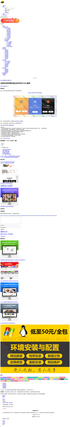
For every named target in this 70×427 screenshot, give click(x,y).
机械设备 (51, 379)
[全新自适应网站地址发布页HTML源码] (35, 116)
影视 (37, 379)
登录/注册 (16, 121)
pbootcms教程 (7, 62)
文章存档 (4, 384)
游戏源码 (6, 56)
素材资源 (4, 68)
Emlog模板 (9, 44)
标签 (1, 375)
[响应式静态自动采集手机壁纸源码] (9, 205)
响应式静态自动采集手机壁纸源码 (7, 206)
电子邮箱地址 (3, 227)
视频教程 (6, 70)
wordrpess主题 (52, 377)
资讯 (28, 380)
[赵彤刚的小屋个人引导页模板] (6, 185)
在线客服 (4, 408)
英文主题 (8, 37)
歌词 (9, 138)
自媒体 (12, 380)
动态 (4, 138)
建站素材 (6, 71)
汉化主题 (8, 36)
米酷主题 (2, 2)
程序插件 (4, 47)
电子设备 (2, 380)
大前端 (23, 379)
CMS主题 (9, 29)
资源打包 (6, 49)
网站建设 (6, 65)
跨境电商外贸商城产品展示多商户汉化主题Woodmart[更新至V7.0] (13, 259)
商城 (9, 379)
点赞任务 (6, 57)
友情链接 (4, 386)
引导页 (6, 138)
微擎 (43, 379)
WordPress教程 (7, 61)
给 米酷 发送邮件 (6, 152)
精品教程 (4, 60)
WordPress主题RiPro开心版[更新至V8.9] (7, 323)
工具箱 (4, 74)
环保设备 (62, 379)
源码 (59, 379)
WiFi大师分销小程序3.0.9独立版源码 (9, 157)
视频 (26, 380)
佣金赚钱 (4, 73)
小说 (29, 379)
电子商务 (6, 54)
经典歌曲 (6, 69)
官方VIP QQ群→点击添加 (8, 402)
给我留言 (4, 383)
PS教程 (6, 66)
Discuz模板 (7, 39)
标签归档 (4, 385)
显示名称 (2, 225)
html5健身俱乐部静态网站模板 (6, 183)
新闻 (48, 379)
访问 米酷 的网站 (6, 150)
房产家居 (6, 53)
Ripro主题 (21, 377)
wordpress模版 (7, 28)
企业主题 (8, 32)
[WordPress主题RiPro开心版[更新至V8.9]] (9, 321)
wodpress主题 (30, 377)
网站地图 (4, 387)
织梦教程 (6, 64)
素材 (5, 380)
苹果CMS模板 (9, 46)
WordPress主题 (35, 377)
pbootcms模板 (7, 38)
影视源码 (40, 379)
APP (1, 377)
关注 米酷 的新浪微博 (7, 154)
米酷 (1, 86)
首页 (3, 25)
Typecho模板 (9, 41)
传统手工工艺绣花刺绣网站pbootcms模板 (10, 156)
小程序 (26, 379)
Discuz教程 (7, 63)
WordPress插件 (41, 377)
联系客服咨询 (11, 125)
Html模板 (8, 45)
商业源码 (6, 379)
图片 (16, 379)
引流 (34, 379)
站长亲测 (5, 72)
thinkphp (25, 377)
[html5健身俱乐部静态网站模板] (9, 182)
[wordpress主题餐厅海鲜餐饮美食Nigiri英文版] (9, 300)
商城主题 (8, 31)
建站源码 (4, 48)
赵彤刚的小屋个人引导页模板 (6, 186)
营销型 (23, 380)
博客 (64, 377)
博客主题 (8, 33)
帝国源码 (6, 55)
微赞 (46, 379)
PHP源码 (17, 377)
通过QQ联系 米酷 (6, 151)
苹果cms (19, 380)
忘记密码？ (7, 12)
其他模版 (6, 40)
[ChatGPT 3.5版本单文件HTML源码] (7, 161)
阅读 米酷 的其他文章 (7, 149)
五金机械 (57, 377)
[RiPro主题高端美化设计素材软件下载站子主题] (9, 279)
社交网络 (6, 52)
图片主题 (8, 30)
